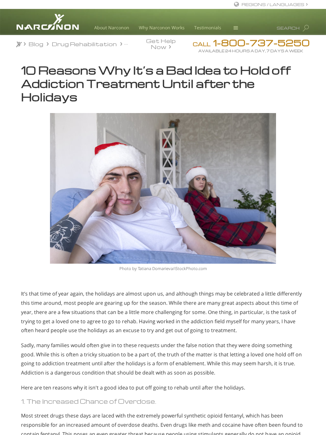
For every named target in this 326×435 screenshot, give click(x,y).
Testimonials (207, 28)
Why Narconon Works (162, 28)
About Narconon (111, 28)
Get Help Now (161, 43)
